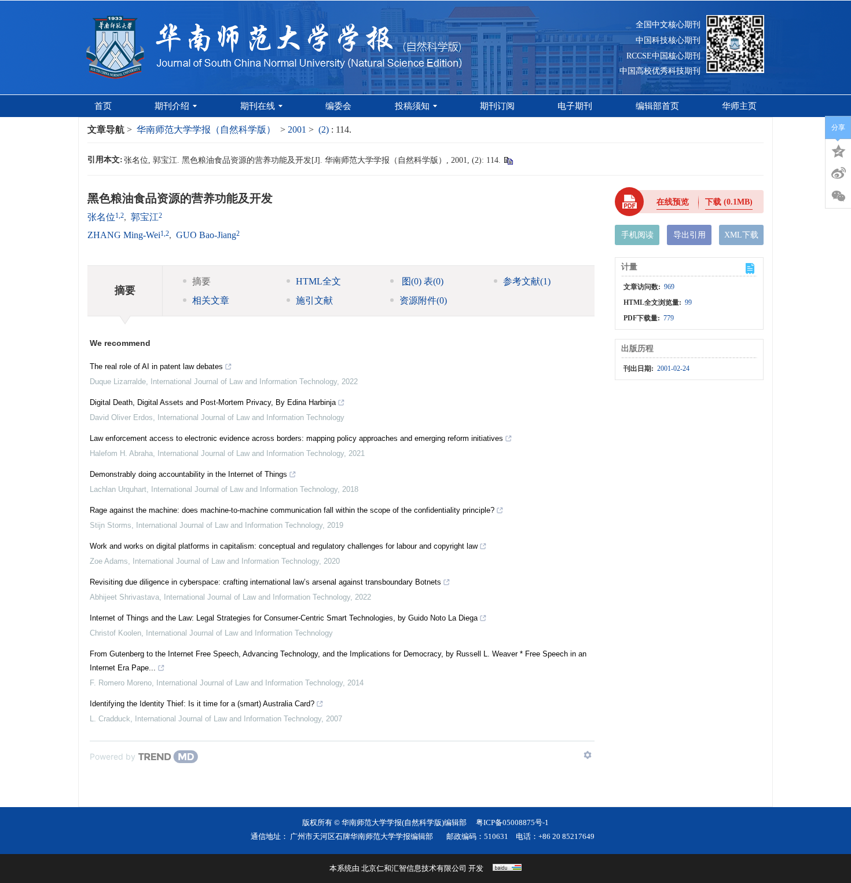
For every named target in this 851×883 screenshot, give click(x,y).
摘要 (201, 281)
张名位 (101, 217)
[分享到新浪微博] (838, 173)
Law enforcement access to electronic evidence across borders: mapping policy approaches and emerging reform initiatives (296, 438)
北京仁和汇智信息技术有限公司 (414, 868)
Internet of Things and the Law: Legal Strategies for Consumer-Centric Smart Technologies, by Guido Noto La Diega (284, 618)
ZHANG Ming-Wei (123, 235)
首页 (103, 106)
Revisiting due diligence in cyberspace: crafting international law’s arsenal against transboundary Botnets (265, 582)
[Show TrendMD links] (587, 755)
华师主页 (739, 106)
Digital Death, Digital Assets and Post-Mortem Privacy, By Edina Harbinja (213, 402)
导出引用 (689, 235)
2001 (297, 129)
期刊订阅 (497, 106)
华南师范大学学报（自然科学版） (206, 129)
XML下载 (741, 235)
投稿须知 (412, 106)
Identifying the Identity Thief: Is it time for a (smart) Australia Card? (202, 703)
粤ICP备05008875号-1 (512, 822)
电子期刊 (574, 106)
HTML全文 (318, 281)
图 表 (421, 281)
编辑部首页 (657, 106)
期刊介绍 (172, 106)
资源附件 (423, 300)
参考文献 (527, 281)
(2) (324, 129)
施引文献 (314, 300)
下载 (729, 202)
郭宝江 (145, 217)
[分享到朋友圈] (838, 196)
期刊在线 (257, 106)
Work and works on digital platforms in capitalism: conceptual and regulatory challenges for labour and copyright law (284, 546)
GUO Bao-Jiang (206, 235)
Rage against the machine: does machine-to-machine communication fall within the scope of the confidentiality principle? (292, 510)
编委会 (338, 106)
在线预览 (672, 202)
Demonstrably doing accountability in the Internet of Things (188, 474)
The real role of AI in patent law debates (156, 366)
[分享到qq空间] (838, 150)
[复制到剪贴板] (508, 160)
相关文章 (210, 300)
